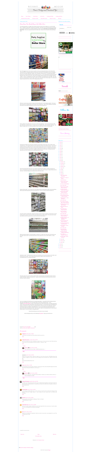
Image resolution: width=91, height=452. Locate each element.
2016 (60, 157)
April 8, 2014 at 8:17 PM (33, 339)
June (61, 170)
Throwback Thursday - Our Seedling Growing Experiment (64, 218)
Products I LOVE (35, 18)
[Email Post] (35, 326)
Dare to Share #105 (63, 227)
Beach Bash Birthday (27, 303)
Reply (23, 336)
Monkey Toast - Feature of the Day (64, 178)
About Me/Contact (44, 18)
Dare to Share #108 (63, 185)
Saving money (32, 327)
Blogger (49, 450)
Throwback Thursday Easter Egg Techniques (64, 204)
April (61, 173)
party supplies (28, 327)
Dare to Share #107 (63, 200)
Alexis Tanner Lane (25, 404)
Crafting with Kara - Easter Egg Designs (64, 198)
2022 (60, 148)
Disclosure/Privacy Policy (25, 18)
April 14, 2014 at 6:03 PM (29, 397)
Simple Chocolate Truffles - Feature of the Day (64, 187)
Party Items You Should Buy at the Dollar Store (64, 223)
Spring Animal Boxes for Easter (64, 207)
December (62, 161)
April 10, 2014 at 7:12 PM (28, 365)
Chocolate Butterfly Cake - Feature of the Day (64, 221)
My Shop (59, 18)
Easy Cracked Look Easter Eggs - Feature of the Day (64, 202)
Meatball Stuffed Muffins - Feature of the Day (64, 192)
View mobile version (38, 436)
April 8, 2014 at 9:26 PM (33, 347)
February (62, 240)
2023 (60, 146)
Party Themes (28, 16)
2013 (60, 244)
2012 (60, 245)
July (61, 169)
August (62, 167)
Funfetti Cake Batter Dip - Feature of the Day (64, 215)
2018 (60, 154)
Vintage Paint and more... (26, 339)
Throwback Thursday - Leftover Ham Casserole (64, 190)
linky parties (41, 313)
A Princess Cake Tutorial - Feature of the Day (64, 182)
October (62, 164)
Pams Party (26, 347)
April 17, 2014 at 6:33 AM (28, 411)
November (62, 163)
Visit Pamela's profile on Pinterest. (64, 129)
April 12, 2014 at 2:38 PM (33, 373)
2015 (60, 159)
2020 (60, 151)
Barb (23, 411)
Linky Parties (35, 16)
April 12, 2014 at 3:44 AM (31, 389)
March (62, 239)
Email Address (61, 28)
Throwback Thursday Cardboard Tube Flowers (64, 232)
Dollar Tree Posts (53, 18)
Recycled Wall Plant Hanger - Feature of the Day (64, 196)
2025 (60, 143)
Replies (24, 345)
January (62, 242)
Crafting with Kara (59, 16)
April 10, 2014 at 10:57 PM (34, 381)
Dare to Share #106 (63, 213)
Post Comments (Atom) (40, 440)
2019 (60, 152)
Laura (23, 365)
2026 (60, 142)
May (61, 172)
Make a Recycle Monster (64, 193)
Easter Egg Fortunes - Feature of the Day (63, 209)
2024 (60, 145)
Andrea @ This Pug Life (26, 381)
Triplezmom (24, 333)
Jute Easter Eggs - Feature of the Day (64, 237)
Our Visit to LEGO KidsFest (64, 183)
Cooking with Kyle (50, 16)
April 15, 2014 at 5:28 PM (32, 404)
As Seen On (42, 16)
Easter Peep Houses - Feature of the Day (63, 212)
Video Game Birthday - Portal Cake (63, 176)
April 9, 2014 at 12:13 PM (30, 354)
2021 (60, 149)
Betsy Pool (23, 397)
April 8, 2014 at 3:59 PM (30, 333)
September (62, 166)
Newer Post (22, 434)
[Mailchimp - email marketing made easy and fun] (70, 33)
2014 (60, 160)
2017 (60, 155)
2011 (60, 247)
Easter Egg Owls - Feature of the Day (64, 226)
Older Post (54, 434)
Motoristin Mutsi (24, 389)
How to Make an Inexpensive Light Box (64, 234)
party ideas (23, 327)
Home (22, 16)
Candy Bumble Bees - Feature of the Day (63, 230)
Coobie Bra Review (63, 180)
